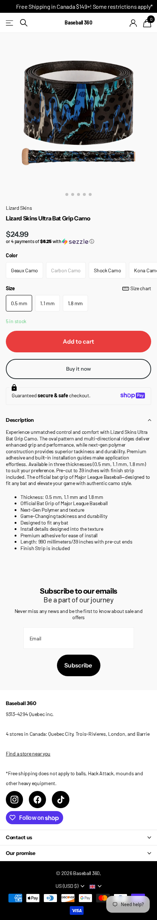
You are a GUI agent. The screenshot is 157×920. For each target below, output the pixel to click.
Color (12, 255)
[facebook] (37, 799)
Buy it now (78, 369)
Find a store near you (28, 753)
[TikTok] (60, 799)
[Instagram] (14, 799)
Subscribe (78, 665)
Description (20, 420)
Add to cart (78, 341)
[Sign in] (133, 23)
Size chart (140, 288)
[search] (23, 23)
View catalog (10, 22)
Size (78, 288)
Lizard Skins (19, 208)
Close (78, 837)
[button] (78, 241)
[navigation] (67, 194)
